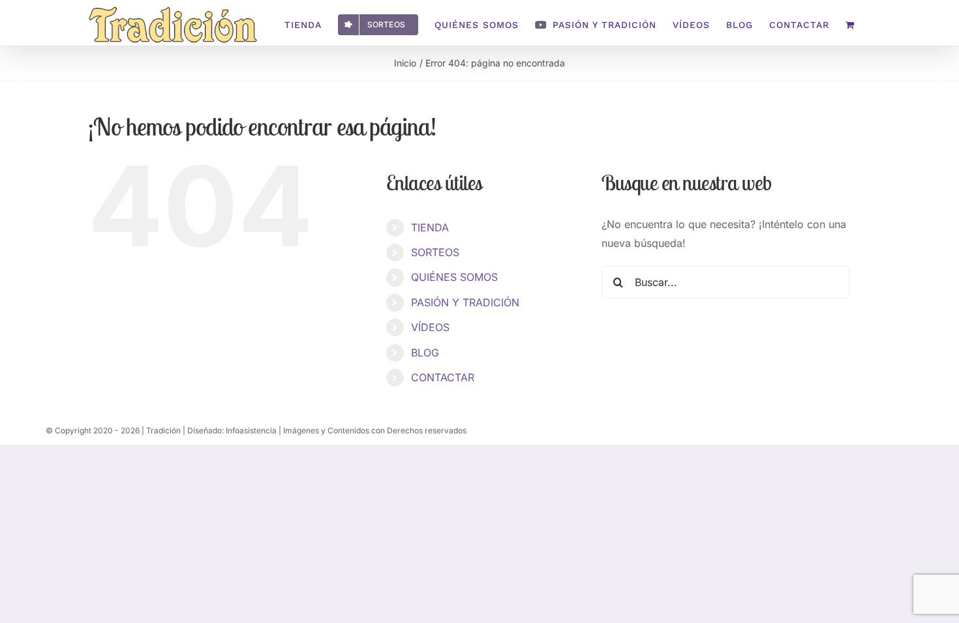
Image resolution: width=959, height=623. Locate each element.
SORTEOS (435, 252)
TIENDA (430, 227)
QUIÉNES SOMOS (454, 276)
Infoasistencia (251, 430)
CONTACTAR (442, 377)
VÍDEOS (430, 327)
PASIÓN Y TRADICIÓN (465, 302)
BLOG (425, 352)
